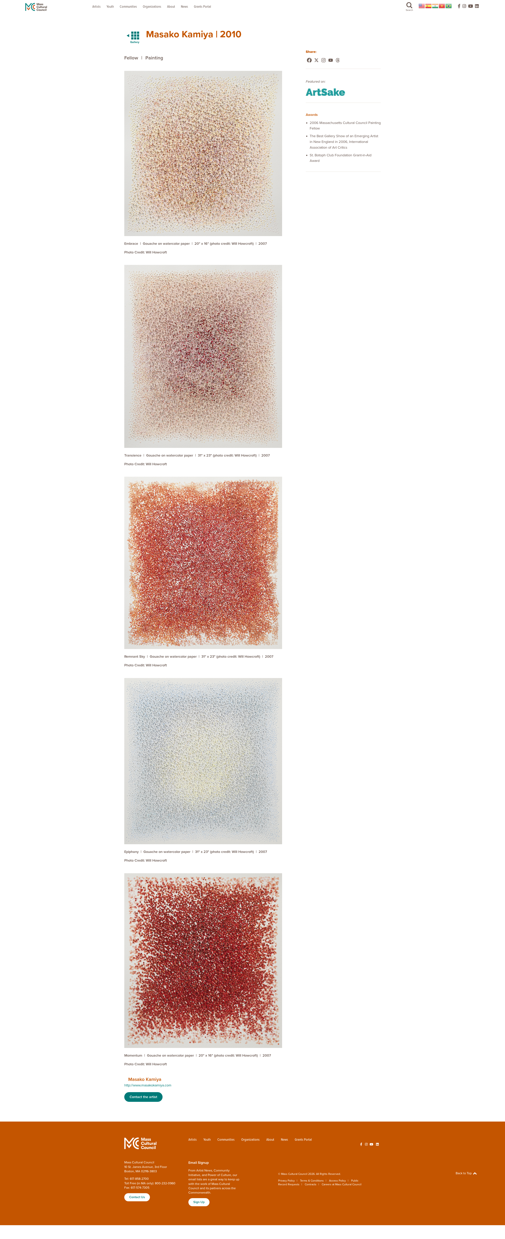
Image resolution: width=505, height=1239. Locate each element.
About (171, 7)
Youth (110, 7)
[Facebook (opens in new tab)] (457, 7)
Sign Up (199, 1202)
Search (409, 10)
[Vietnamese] (442, 6)
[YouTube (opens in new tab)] (470, 7)
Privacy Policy (286, 1180)
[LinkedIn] (477, 7)
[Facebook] (309, 60)
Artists (96, 7)
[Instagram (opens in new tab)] (464, 7)
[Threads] (338, 60)
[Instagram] (323, 60)
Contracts (310, 1184)
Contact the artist (143, 1097)
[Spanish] (428, 6)
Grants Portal (202, 7)
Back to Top (464, 1173)
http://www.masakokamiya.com (147, 1085)
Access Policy (337, 1180)
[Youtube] (330, 60)
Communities (128, 7)
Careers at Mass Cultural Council (341, 1184)
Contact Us (137, 1197)
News (184, 7)
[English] (422, 6)
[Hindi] (435, 6)
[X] (316, 60)
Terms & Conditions (312, 1180)
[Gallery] (130, 35)
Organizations (152, 7)
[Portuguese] (448, 6)
